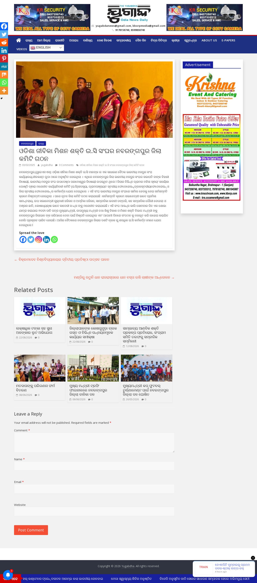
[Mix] (4, 74)
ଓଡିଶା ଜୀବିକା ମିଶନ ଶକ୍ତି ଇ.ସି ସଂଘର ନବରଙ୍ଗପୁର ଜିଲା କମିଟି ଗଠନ (112, 165)
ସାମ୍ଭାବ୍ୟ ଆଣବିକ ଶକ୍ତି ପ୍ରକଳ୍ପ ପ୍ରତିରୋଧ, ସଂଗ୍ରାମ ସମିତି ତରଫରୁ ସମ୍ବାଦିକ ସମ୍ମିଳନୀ (144, 335)
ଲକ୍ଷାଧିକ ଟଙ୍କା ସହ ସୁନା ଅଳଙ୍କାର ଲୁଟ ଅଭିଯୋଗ (34, 330)
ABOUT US (209, 40)
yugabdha (47, 165)
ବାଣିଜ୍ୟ (87, 40)
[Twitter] (30, 239)
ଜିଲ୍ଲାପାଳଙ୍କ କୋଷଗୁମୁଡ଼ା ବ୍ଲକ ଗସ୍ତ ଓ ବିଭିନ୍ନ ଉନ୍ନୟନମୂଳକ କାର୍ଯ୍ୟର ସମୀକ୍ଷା (93, 332)
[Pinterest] (4, 58)
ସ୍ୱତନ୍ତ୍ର (190, 40)
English (43, 47)
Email (19, 482)
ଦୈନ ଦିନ (141, 40)
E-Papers (228, 40)
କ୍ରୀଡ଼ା (175, 40)
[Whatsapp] (54, 239)
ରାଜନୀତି (59, 40)
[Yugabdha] (18, 40)
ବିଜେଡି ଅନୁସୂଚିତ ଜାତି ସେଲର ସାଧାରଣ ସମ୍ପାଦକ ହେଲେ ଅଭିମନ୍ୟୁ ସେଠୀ (200, 578)
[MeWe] (4, 66)
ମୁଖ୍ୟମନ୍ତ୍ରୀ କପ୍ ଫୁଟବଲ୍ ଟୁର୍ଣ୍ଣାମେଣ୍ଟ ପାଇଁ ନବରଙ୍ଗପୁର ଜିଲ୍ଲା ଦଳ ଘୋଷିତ (146, 390)
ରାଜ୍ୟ (28, 40)
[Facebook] (23, 239)
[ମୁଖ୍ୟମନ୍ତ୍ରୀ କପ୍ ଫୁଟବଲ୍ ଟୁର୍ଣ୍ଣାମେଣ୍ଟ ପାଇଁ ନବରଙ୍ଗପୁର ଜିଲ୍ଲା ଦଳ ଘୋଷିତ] (146, 357)
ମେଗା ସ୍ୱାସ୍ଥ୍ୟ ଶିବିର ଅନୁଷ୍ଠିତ (126, 578)
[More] (4, 91)
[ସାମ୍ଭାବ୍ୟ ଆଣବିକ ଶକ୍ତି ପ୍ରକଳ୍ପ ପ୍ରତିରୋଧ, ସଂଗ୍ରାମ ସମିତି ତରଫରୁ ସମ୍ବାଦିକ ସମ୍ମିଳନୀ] (146, 299)
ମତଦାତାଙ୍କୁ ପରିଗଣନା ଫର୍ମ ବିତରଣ (35, 387)
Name (19, 459)
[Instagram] (38, 239)
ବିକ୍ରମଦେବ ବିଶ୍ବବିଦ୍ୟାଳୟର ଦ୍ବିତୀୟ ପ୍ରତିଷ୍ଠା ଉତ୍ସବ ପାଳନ (61, 259)
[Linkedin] (46, 239)
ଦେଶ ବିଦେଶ (104, 40)
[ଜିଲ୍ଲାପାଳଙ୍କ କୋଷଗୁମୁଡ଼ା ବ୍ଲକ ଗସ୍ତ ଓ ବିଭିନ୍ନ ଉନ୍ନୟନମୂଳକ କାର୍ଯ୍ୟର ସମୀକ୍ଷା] (93, 299)
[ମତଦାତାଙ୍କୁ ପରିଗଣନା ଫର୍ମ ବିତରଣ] (39, 357)
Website (20, 505)
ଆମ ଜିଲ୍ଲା (43, 40)
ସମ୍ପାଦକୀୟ (123, 40)
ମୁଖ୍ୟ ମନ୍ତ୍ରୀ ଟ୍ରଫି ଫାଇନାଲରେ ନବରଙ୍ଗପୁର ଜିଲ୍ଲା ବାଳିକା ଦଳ (88, 390)
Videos (21, 49)
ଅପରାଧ (73, 40)
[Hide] (1, 98)
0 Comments (65, 165)
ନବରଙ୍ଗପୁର (27, 143)
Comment (22, 430)
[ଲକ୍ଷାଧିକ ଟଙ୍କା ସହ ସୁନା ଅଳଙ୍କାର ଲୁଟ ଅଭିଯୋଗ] (39, 299)
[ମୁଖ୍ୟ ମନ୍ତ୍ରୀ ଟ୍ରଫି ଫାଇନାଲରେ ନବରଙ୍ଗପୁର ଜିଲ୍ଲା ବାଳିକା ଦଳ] (93, 357)
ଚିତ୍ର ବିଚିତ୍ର (159, 40)
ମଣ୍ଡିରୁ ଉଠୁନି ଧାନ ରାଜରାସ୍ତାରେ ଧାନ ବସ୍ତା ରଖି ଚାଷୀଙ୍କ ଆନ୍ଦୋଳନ (124, 277)
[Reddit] (4, 42)
